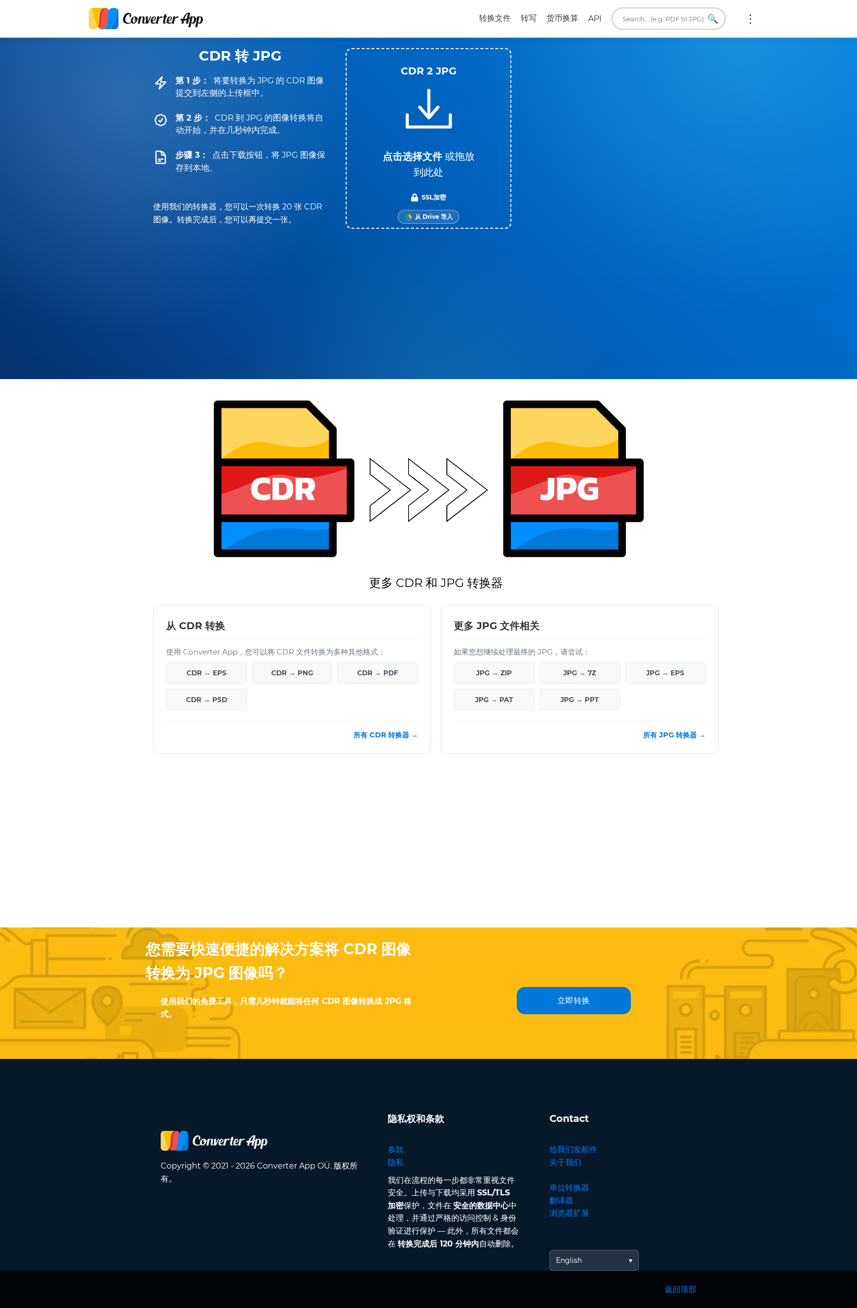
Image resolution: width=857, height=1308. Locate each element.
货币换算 (562, 18)
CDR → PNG (292, 673)
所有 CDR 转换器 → (386, 734)
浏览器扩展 (569, 1213)
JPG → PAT (494, 700)
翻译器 (561, 1200)
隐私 (396, 1162)
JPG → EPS (665, 673)
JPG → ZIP (494, 673)
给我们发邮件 (573, 1149)
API (595, 18)
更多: (750, 19)
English (569, 1260)
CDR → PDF (377, 673)
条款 (396, 1149)
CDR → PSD (206, 700)
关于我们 (565, 1162)
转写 (529, 18)
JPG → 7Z (579, 673)
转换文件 (495, 18)
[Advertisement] (428, 848)
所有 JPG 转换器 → (674, 734)
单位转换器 (569, 1187)
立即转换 (573, 1000)
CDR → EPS (206, 673)
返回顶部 (680, 1289)
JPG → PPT (579, 700)
